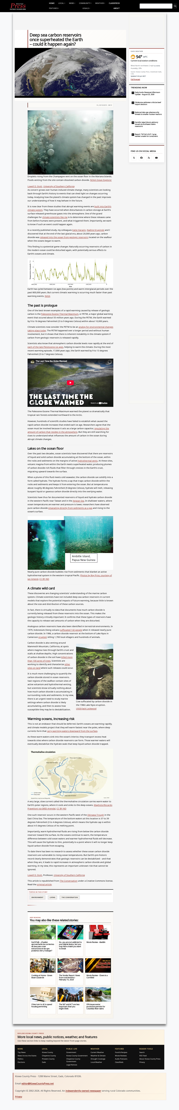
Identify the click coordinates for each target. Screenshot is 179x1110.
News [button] (71, 3)
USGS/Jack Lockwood (86, 708)
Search (142, 1052)
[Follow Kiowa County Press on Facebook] (141, 157)
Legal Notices (71, 1065)
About (117, 8)
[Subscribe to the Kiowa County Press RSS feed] (149, 157)
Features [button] (53, 8)
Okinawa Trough (95, 814)
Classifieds (114, 3)
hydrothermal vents (88, 460)
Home (51, 3)
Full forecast (135, 79)
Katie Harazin (79, 230)
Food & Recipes (121, 1052)
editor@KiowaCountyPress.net (38, 1083)
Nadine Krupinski (95, 230)
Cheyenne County (49, 1055)
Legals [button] (85, 8)
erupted (42, 637)
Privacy (142, 1062)
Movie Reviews (121, 1055)
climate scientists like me (54, 217)
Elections (21, 1062)
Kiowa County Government (77, 1055)
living (52, 897)
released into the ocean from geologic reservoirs (64, 237)
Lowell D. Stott (35, 186)
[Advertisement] (146, 249)
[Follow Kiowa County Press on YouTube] (156, 157)
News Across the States (27, 1055)
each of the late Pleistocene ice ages (45, 346)
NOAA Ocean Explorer (101, 180)
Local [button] (61, 3)
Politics (20, 1059)
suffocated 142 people (71, 629)
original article (44, 884)
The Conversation (68, 880)
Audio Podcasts (121, 1059)
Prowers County (48, 1059)
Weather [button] (99, 3)
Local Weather (96, 1062)
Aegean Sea (78, 500)
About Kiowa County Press (149, 1059)
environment (37, 897)
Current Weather (97, 1052)
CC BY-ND (44, 579)
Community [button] (84, 3)
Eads (44, 1062)
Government (71, 1052)
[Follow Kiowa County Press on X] (134, 157)
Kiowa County (47, 1052)
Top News (22, 1052)
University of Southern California (58, 186)
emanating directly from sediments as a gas (70, 508)
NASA (47, 296)
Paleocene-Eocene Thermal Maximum (59, 313)
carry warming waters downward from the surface (72, 731)
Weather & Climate (98, 1055)
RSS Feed (143, 1055)
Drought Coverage (98, 1059)
